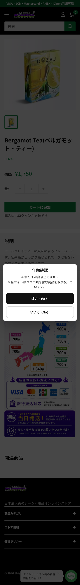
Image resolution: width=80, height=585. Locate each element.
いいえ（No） (40, 312)
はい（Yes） (40, 298)
